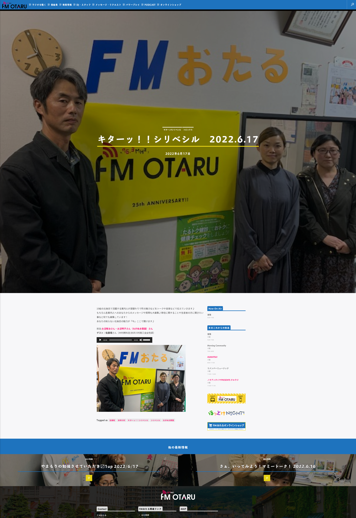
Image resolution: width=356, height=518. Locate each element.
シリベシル (155, 435)
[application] (124, 354)
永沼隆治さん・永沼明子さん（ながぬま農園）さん (127, 343)
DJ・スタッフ (83, 4)
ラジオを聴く (39, 4)
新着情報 (67, 4)
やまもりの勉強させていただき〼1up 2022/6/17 (90, 481)
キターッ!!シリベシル (172, 136)
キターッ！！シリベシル (138, 435)
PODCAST (150, 4)
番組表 (54, 4)
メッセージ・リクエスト (108, 4)
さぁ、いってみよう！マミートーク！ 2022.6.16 (268, 481)
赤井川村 (121, 435)
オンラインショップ (170, 4)
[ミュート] (140, 354)
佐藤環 (112, 435)
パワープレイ (133, 4)
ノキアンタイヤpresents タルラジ (223, 394)
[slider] (147, 354)
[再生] (100, 354)
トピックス (187, 136)
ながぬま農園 (168, 435)
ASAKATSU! (212, 371)
